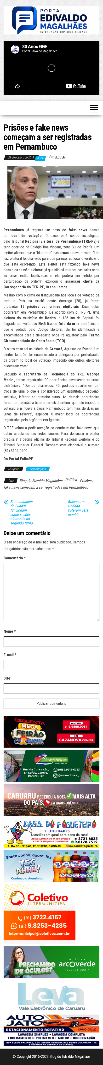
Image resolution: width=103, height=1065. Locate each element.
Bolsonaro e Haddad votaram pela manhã (78, 508)
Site (7, 678)
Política (71, 480)
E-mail (10, 655)
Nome (10, 631)
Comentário (15, 558)
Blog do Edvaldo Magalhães (40, 480)
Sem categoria (38, 469)
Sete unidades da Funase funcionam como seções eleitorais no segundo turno (21, 512)
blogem (60, 157)
